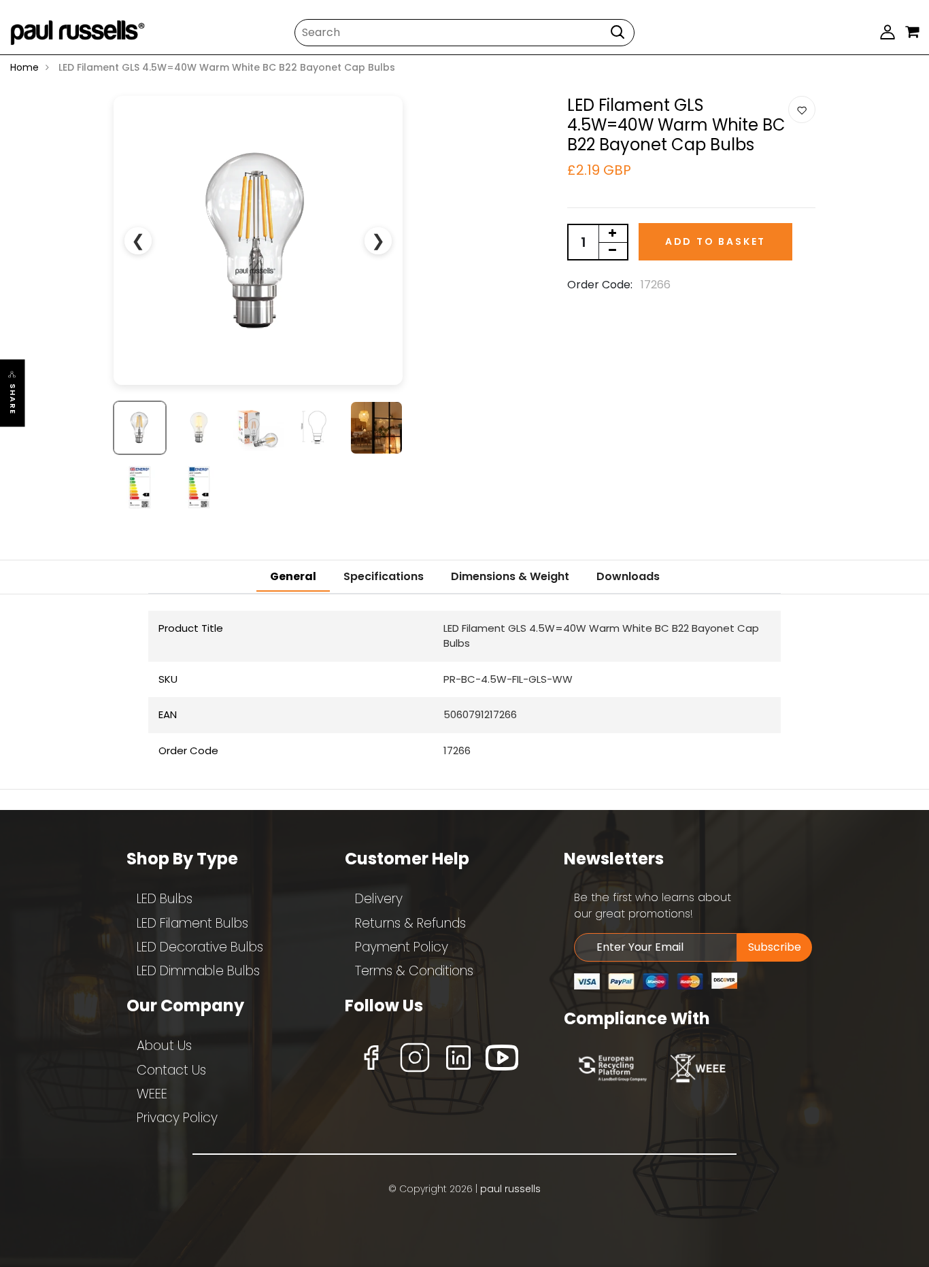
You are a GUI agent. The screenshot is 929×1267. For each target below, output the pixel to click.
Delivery (379, 899)
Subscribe (774, 947)
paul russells (510, 1189)
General (293, 576)
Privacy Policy (177, 1118)
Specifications (383, 576)
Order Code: (599, 284)
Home (24, 67)
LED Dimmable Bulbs (198, 971)
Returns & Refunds (410, 923)
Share (12, 399)
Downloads (628, 576)
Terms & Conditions (414, 971)
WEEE (152, 1094)
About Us (164, 1045)
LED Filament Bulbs (192, 923)
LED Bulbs (164, 899)
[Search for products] (617, 31)
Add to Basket (715, 241)
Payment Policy (401, 947)
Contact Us (171, 1070)
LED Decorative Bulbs (200, 947)
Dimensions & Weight (510, 576)
